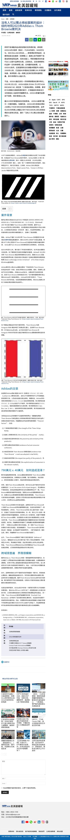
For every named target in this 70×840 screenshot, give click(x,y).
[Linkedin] (35, 39)
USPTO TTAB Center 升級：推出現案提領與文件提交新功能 (38, 722)
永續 (61, 128)
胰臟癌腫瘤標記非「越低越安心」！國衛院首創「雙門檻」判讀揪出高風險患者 (7, 745)
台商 (60, 113)
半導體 (55, 113)
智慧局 (51, 125)
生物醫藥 (4, 717)
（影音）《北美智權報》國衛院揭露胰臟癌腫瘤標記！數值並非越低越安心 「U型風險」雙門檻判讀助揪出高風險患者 (38, 700)
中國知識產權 (60, 108)
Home (2, 19)
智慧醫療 (52, 128)
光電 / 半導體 (20, 716)
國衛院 (57, 116)
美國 (23, 155)
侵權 (57, 111)
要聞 (4, 10)
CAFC (59, 99)
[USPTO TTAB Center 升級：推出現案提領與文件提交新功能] (38, 713)
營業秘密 (52, 130)
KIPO (63, 102)
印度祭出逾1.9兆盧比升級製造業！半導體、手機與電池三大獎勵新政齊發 (23, 723)
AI (49, 99)
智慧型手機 (61, 122)
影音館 (34, 691)
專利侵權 (56, 119)
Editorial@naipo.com (13, 814)
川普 (50, 122)
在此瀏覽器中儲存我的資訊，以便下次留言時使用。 (20, 788)
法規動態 (47, 10)
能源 (50, 136)
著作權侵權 (62, 136)
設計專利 (52, 139)
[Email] (43, 39)
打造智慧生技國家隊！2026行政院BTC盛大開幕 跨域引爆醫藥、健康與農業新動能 (8, 723)
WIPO (62, 105)
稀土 (57, 133)
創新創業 (18, 10)
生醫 (61, 130)
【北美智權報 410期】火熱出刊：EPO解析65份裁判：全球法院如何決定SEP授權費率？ (23, 745)
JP (42, 1)
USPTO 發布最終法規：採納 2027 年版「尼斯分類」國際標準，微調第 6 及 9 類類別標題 (23, 698)
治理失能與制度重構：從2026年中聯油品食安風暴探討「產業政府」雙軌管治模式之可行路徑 (38, 745)
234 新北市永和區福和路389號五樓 (17, 817)
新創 (54, 122)
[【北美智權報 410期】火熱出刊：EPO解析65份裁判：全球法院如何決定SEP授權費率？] (23, 734)
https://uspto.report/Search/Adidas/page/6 (23, 203)
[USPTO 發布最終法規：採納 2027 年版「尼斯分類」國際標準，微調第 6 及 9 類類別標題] (23, 687)
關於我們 (6, 14)
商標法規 (19, 691)
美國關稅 (63, 133)
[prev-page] (2, 754)
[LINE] (39, 39)
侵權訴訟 (63, 111)
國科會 (51, 116)
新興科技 (28, 10)
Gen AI (55, 102)
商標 (64, 113)
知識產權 (52, 133)
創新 (50, 113)
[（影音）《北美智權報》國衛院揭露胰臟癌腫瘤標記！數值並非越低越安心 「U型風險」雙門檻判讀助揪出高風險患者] (38, 687)
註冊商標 (11, 160)
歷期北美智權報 (14, 1)
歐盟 (57, 128)
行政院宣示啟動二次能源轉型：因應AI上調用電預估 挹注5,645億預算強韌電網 (8, 698)
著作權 (55, 136)
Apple (54, 99)
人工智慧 (52, 111)
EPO (63, 99)
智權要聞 (19, 738)
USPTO (56, 105)
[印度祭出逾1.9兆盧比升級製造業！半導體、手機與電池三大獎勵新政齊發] (23, 713)
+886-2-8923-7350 (12, 812)
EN (39, 1)
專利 (50, 119)
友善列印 (6, 662)
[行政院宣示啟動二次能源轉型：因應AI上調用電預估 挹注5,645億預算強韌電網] (8, 687)
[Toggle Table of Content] (9, 208)
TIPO (51, 105)
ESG (50, 102)
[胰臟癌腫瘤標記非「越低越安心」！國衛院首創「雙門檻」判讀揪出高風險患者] (8, 734)
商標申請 (7, 240)
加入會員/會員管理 (26, 1)
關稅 (57, 139)
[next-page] (5, 754)
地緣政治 (63, 116)
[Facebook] (27, 39)
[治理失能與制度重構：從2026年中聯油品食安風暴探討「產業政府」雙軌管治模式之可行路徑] (38, 734)
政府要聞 (4, 691)
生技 (57, 130)
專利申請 (63, 119)
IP (59, 102)
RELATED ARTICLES (10, 678)
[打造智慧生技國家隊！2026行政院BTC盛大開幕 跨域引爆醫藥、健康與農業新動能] (8, 713)
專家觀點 (38, 10)
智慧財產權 (58, 125)
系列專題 (57, 10)
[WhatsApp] (31, 39)
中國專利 (52, 108)
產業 (10, 10)
